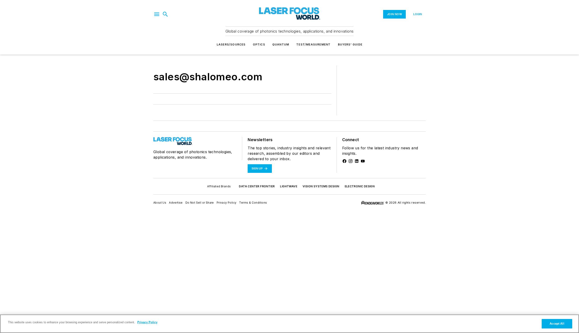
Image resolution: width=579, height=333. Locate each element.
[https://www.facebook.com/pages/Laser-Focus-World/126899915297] (344, 161)
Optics (259, 44)
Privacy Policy (227, 202)
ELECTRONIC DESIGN (360, 186)
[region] (289, 323)
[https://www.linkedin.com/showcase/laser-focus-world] (356, 161)
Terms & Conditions (253, 202)
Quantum (280, 44)
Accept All (557, 323)
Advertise (176, 202)
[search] (165, 14)
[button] (156, 14)
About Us (159, 202)
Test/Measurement (313, 44)
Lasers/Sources (231, 44)
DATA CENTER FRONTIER (257, 186)
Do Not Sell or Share (199, 202)
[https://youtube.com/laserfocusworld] (363, 161)
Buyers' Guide (350, 44)
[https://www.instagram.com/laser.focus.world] (350, 161)
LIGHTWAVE (288, 186)
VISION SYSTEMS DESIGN (321, 186)
